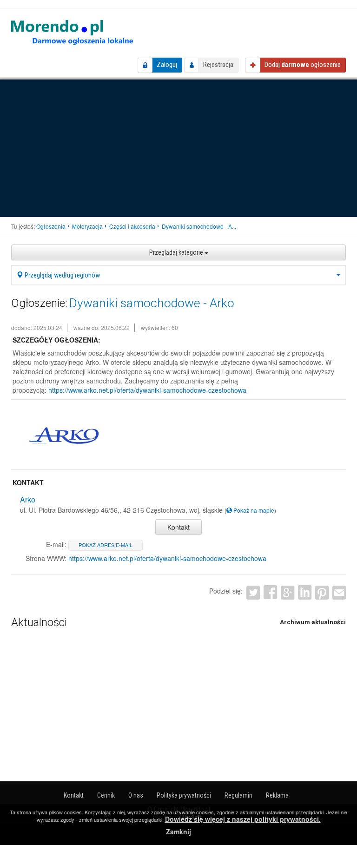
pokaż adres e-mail (105, 544)
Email (339, 592)
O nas (135, 795)
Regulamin (238, 795)
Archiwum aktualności (313, 622)
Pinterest (322, 592)
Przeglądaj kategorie (177, 252)
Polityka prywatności (184, 795)
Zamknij (178, 831)
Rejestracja (218, 64)
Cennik (106, 795)
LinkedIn (304, 592)
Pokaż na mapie (253, 510)
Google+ (287, 592)
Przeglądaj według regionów (61, 275)
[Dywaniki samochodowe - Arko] (64, 435)
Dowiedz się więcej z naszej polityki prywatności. (243, 819)
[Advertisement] (178, 147)
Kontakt (178, 527)
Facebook (270, 592)
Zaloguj (167, 64)
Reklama (277, 795)
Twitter (253, 592)
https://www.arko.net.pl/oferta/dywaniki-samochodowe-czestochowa (147, 390)
